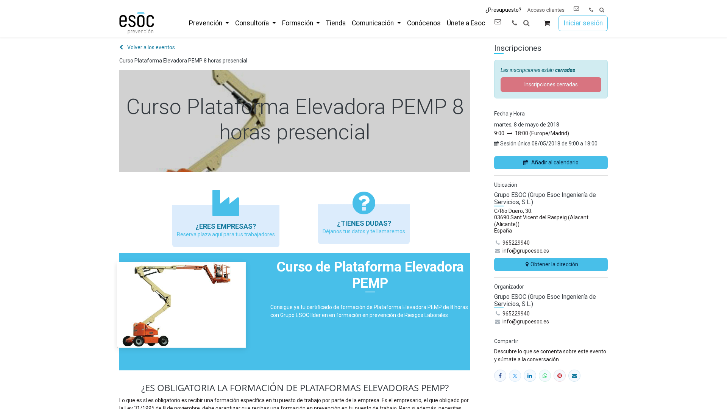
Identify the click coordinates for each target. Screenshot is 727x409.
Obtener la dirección (554, 264)
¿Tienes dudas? (364, 223)
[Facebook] (500, 376)
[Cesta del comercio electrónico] (546, 23)
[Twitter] (515, 376)
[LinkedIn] (530, 376)
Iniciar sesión (583, 23)
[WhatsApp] (545, 376)
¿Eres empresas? (225, 226)
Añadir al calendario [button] (555, 162)
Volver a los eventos (150, 47)
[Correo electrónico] (574, 376)
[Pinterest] (560, 376)
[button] (601, 10)
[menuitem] (209, 23)
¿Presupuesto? (503, 10)
